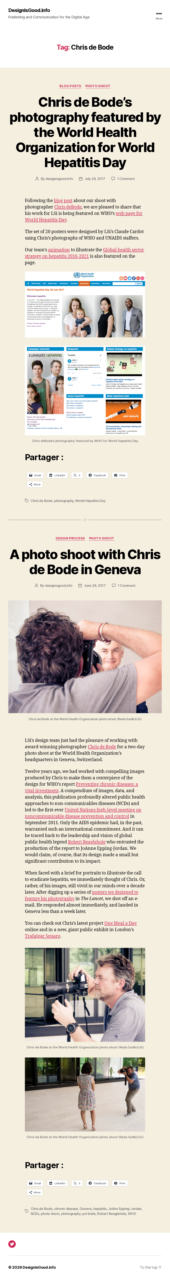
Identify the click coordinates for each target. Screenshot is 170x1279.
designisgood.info (59, 179)
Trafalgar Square (42, 936)
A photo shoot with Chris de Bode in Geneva (85, 561)
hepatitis (100, 1209)
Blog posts (70, 86)
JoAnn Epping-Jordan (124, 1209)
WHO (132, 1214)
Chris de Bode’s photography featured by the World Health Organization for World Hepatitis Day (85, 132)
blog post (63, 201)
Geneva (85, 1209)
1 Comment (126, 179)
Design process (70, 538)
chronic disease (66, 1209)
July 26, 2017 (95, 179)
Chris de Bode (41, 501)
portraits (89, 1214)
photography (64, 501)
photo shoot (50, 1214)
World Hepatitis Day (90, 501)
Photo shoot (97, 86)
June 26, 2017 (95, 585)
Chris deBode (67, 207)
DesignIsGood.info (29, 10)
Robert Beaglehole (87, 842)
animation (59, 250)
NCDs (35, 1214)
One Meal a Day (120, 923)
